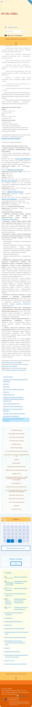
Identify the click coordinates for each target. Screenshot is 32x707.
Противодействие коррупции (16, 433)
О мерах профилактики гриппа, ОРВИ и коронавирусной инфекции (16, 491)
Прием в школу (16, 463)
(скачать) (4, 362)
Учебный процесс (16, 444)
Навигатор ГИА (8, 625)
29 (12, 540)
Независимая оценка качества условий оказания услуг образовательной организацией (16, 478)
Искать (22, 31)
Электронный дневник (16, 447)
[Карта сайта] (5, 27)
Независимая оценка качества (15, 548)
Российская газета (8, 618)
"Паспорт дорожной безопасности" (20, 303)
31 (19, 540)
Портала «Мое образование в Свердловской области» (16, 664)
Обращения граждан (16, 430)
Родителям (16, 505)
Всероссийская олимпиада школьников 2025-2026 (16, 455)
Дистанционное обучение (16, 440)
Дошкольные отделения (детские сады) (16, 470)
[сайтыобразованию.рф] (29, 2)
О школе (16, 459)
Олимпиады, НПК (16, 473)
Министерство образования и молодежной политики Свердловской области (20, 600)
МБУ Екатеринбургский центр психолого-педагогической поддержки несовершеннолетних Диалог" (15, 642)
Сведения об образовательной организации (16, 39)
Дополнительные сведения (16, 437)
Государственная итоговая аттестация (16, 451)
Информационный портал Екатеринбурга (13, 621)
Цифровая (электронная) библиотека (16, 486)
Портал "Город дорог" (9, 660)
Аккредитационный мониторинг (16, 466)
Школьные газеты (16, 509)
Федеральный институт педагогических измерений (15, 637)
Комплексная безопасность (16, 498)
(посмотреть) (9, 362)
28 (8, 540)
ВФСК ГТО (7, 648)
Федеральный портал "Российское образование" (15, 628)
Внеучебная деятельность (16, 495)
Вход (16, 563)
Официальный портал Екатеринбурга (12, 651)
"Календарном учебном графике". (10, 219)
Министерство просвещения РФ (20, 577)
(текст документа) (17, 362)
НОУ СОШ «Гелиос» (9, 14)
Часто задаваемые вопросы (16, 502)
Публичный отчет (16, 483)
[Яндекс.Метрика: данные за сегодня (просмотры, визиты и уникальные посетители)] (22, 696)
